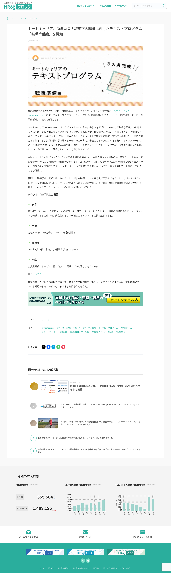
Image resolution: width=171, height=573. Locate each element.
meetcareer (48, 328)
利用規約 (96, 568)
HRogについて (121, 6)
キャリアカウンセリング (69, 328)
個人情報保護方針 (63, 568)
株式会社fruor (99, 332)
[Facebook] (88, 560)
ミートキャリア (50, 332)
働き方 (64, 332)
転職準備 (121, 332)
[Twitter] (83, 560)
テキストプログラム (109, 328)
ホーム (42, 568)
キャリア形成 (90, 328)
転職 (111, 332)
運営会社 (51, 568)
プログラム (127, 328)
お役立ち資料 (105, 6)
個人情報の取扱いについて (81, 568)
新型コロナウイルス (80, 332)
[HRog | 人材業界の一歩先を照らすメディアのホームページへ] (18, 6)
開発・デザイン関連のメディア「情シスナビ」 (117, 568)
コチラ (38, 274)
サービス (45, 320)
